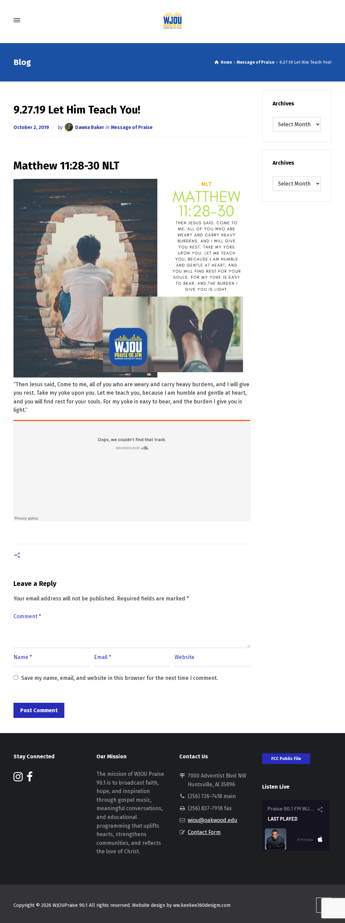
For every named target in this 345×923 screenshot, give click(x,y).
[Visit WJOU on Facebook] (30, 779)
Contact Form (204, 832)
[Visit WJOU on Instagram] (18, 779)
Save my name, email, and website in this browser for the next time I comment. (119, 678)
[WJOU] (172, 20)
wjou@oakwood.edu (212, 820)
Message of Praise (132, 127)
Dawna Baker (89, 127)
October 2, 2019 (31, 127)
